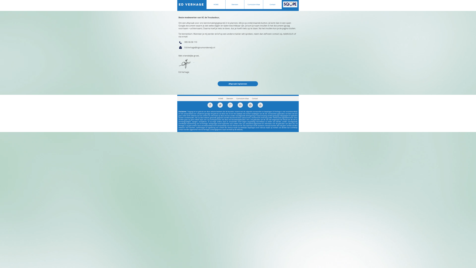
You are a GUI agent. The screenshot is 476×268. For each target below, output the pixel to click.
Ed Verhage (191, 4)
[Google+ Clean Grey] (230, 105)
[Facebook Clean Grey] (210, 105)
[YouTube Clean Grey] (260, 105)
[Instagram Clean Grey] (250, 105)
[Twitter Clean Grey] (220, 105)
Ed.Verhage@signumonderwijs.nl (199, 47)
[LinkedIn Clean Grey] (240, 105)
